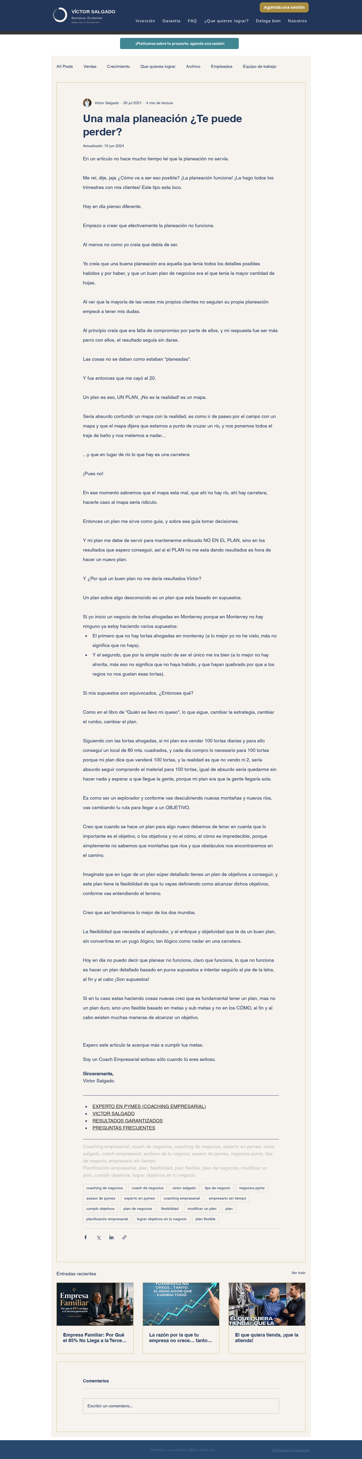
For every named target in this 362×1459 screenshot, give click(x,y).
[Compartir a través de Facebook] (85, 1237)
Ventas (89, 66)
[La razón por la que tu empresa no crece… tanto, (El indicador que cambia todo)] (181, 1304)
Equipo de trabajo (259, 66)
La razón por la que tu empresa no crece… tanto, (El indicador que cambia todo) (179, 1337)
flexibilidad (170, 1208)
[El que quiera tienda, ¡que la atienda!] (267, 1304)
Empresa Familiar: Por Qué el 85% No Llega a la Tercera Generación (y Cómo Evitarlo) (94, 1337)
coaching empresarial (182, 1198)
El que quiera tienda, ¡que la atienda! (266, 1337)
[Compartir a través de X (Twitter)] (98, 1237)
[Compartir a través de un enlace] (124, 1237)
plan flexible (205, 1219)
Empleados (221, 66)
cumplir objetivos (100, 1208)
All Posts (64, 66)
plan (229, 1208)
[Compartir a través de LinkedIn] (111, 1237)
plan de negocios (137, 1208)
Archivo (193, 66)
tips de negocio (217, 1188)
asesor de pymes (100, 1198)
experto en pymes (139, 1198)
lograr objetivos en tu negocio (162, 1219)
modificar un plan (202, 1208)
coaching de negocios (104, 1188)
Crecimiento (118, 66)
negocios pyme (252, 1188)
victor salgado (184, 1188)
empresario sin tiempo (227, 1198)
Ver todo (299, 1273)
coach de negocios (148, 1188)
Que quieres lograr (157, 66)
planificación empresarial (107, 1219)
